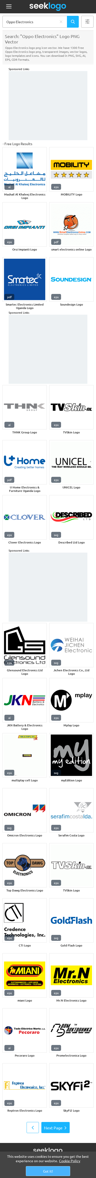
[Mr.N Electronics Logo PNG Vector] (71, 975)
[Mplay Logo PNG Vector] (71, 700)
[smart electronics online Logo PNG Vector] (71, 224)
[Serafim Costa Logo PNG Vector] (71, 810)
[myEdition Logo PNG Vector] (71, 755)
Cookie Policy (69, 1161)
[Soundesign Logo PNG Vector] (71, 279)
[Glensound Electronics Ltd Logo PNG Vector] (24, 645)
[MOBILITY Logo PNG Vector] (71, 169)
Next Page (53, 1127)
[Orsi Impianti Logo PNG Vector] (24, 224)
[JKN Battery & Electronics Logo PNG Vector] (24, 700)
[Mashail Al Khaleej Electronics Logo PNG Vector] (24, 169)
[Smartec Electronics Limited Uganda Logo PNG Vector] (24, 279)
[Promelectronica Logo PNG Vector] (71, 1030)
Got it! (48, 1171)
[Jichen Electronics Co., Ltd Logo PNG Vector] (71, 645)
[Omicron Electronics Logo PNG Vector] (24, 810)
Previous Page (33, 1127)
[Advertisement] (48, 105)
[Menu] (9, 7)
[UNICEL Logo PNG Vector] (71, 462)
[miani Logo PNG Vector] (24, 975)
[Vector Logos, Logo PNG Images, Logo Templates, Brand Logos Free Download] (48, 6)
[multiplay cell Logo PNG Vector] (24, 755)
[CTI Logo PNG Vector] (24, 920)
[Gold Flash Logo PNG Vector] (71, 920)
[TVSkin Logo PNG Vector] (71, 407)
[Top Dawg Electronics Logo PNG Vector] (24, 865)
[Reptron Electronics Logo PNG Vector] (24, 1085)
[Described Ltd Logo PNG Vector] (71, 517)
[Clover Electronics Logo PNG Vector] (24, 517)
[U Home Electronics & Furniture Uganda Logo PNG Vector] (24, 462)
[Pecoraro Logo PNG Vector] (24, 1030)
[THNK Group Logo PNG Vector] (24, 407)
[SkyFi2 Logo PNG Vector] (71, 1085)
